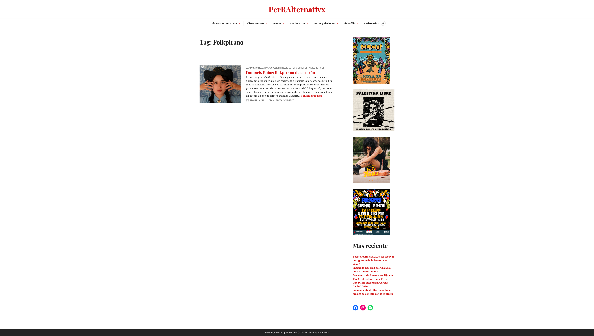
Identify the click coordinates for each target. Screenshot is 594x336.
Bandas (250, 68)
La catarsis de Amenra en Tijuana (373, 275)
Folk (294, 68)
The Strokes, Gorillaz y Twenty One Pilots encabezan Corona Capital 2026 (371, 282)
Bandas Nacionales (266, 68)
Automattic (323, 332)
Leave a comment (284, 100)
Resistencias (371, 23)
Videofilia (349, 23)
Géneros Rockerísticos (311, 68)
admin (253, 100)
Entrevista (284, 68)
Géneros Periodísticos (224, 23)
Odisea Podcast (255, 23)
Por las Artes (297, 23)
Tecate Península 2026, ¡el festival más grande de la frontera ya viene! (373, 260)
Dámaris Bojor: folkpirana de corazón (280, 72)
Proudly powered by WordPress (281, 332)
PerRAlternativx (297, 9)
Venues (277, 23)
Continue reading (311, 95)
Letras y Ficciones (324, 23)
